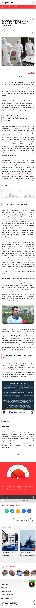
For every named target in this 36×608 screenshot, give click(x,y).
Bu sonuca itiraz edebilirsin (17, 492)
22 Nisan (23, 137)
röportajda (21, 287)
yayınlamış (5, 237)
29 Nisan (18, 146)
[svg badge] (32, 583)
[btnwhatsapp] (6, 511)
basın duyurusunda (9, 368)
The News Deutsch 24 (18, 214)
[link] (9, 583)
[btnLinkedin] (29, 511)
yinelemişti (13, 155)
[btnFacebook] (24, 511)
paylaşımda (17, 84)
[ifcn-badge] (26, 583)
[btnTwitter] (12, 511)
